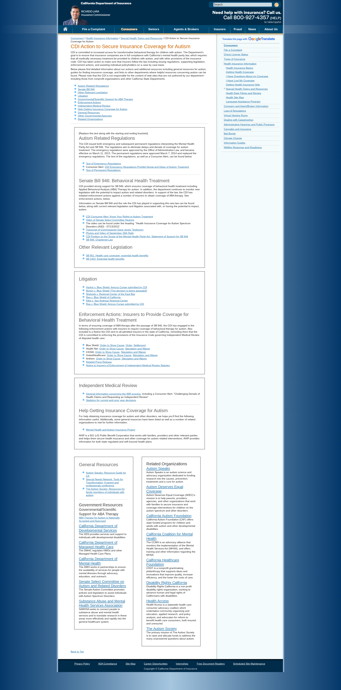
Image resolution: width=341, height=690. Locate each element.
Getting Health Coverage (240, 72)
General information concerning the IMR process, (113, 393)
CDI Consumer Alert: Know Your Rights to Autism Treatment (119, 216)
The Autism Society (161, 629)
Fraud (238, 29)
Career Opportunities (155, 663)
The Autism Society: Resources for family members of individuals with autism (105, 492)
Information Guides (234, 142)
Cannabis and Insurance (237, 129)
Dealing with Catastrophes (238, 119)
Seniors (153, 29)
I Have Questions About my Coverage (247, 76)
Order (129, 345)
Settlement (140, 345)
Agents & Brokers (186, 29)
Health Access (157, 601)
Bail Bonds (230, 133)
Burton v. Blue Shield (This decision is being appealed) (116, 290)
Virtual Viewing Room (236, 115)
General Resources (89, 112)
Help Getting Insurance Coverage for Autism (102, 109)
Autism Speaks (158, 468)
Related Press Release (99, 362)
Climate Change (233, 138)
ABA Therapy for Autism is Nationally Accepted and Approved (99, 519)
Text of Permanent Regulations (103, 170)
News (252, 29)
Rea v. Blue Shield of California (103, 297)
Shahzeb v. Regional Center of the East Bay (110, 294)
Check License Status (236, 54)
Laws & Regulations (235, 110)
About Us (271, 29)
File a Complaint (93, 29)
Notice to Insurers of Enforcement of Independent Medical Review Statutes (128, 365)
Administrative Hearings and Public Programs (249, 124)
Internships (182, 663)
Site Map (131, 663)
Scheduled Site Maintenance (249, 663)
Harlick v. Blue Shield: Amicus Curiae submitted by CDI (116, 287)
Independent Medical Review (94, 105)
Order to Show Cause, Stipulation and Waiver (121, 358)
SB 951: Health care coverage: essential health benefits (117, 255)
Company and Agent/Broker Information (246, 106)
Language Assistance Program (243, 101)
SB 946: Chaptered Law (99, 239)
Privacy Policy (82, 663)
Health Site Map (235, 97)
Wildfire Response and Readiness (243, 147)
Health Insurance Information (102, 38)
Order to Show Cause (112, 345)
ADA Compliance (107, 663)
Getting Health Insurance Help (243, 84)
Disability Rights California (166, 583)
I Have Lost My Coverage (240, 80)
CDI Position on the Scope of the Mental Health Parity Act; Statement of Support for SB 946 (137, 236)
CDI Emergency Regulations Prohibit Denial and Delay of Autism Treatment (147, 167)
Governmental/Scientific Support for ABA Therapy (105, 99)
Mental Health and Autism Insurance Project (110, 429)
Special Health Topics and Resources (141, 38)
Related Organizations (90, 119)
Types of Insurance (234, 59)
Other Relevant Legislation (93, 92)
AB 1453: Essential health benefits (105, 258)
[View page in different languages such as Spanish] (248, 39)
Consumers (129, 29)
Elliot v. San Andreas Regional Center (107, 300)
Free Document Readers (211, 663)
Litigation (83, 95)
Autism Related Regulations (93, 85)
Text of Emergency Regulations (103, 163)
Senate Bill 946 (86, 89)
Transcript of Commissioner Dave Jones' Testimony (115, 229)
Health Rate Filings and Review (243, 93)
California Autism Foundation (168, 516)
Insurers (220, 29)
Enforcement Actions (89, 102)
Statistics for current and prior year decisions (111, 400)
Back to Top (77, 651)
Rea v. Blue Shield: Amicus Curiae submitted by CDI (115, 304)
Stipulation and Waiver (137, 348)
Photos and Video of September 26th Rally (110, 233)
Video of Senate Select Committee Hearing (110, 220)
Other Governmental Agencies (95, 115)
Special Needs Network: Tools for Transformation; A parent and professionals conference (104, 482)
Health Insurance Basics (239, 67)
